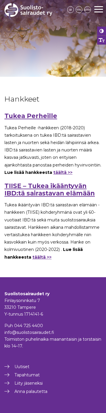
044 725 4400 (28, 325)
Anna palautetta (30, 391)
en (79, 10)
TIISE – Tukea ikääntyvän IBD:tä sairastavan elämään (49, 189)
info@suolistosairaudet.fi (29, 332)
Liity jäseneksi (28, 383)
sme (88, 10)
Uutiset (21, 366)
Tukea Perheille (30, 116)
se (70, 10)
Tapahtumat (27, 375)
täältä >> (62, 172)
